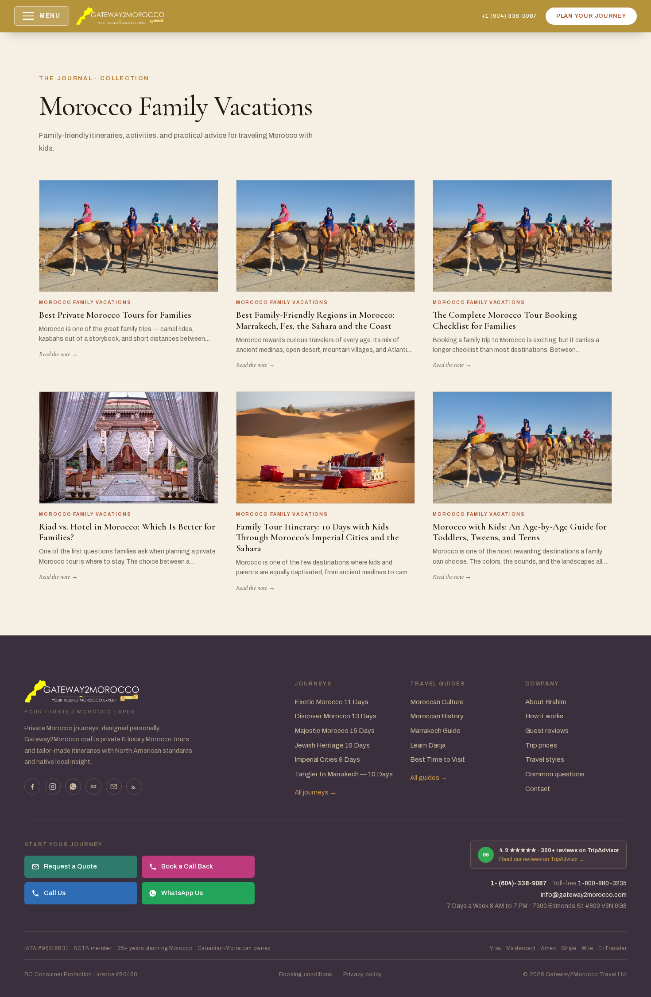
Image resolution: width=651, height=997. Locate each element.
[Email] (114, 786)
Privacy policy (362, 974)
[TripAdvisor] (93, 786)
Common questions (555, 774)
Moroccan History (437, 716)
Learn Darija (428, 745)
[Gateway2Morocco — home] (120, 16)
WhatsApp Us (182, 892)
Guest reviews (547, 730)
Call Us (55, 892)
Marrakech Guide (435, 730)
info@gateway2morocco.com (584, 895)
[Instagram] (53, 786)
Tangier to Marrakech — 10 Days (343, 774)
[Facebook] (32, 786)
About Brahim (545, 701)
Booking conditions (306, 974)
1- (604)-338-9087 (519, 883)
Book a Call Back (187, 866)
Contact (537, 788)
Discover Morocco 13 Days (335, 716)
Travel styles (544, 759)
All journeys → (315, 792)
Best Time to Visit (437, 759)
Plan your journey (591, 16)
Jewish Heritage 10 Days (332, 745)
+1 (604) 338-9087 (509, 16)
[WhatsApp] (73, 786)
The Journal (66, 78)
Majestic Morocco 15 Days (334, 730)
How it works (544, 716)
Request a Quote (70, 866)
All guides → (428, 777)
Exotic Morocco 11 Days (331, 701)
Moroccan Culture (437, 701)
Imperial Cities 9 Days (327, 759)
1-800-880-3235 (602, 883)
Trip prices (541, 745)
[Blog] (134, 786)
